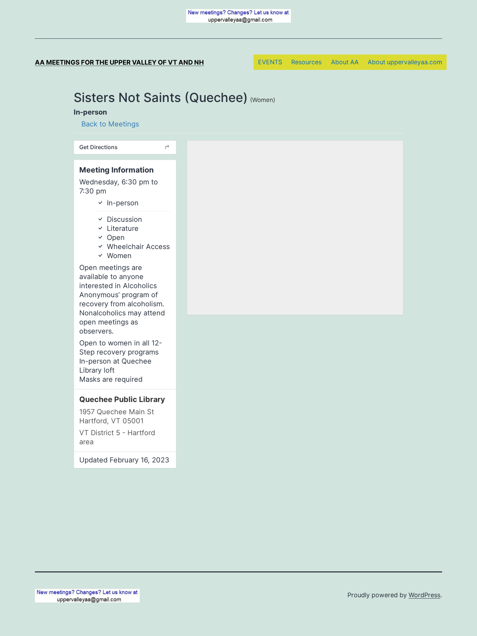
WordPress (424, 595)
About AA (345, 62)
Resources (306, 62)
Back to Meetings (109, 124)
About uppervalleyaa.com (405, 62)
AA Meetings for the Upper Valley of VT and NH (119, 62)
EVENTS (270, 62)
